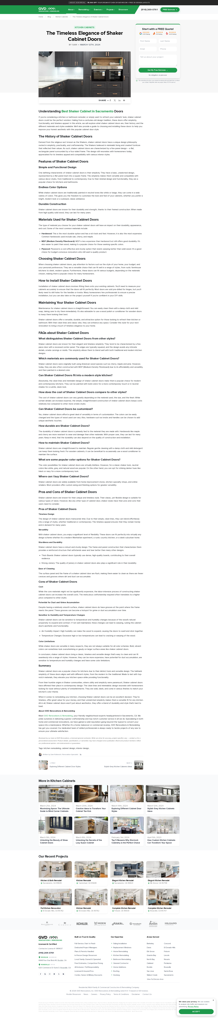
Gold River (108, 1004)
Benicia (105, 1002)
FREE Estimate (169, 9)
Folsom (167, 951)
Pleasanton (88, 1006)
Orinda (65, 1006)
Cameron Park (136, 1002)
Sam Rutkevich (56, 754)
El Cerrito (58, 1004)
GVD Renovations (84, 991)
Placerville (75, 1006)
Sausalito (41, 1008)
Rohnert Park (124, 1006)
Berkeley (150, 943)
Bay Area (100, 1002)
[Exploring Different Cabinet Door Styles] (43, 765)
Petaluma (167, 963)
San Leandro (141, 1006)
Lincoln (166, 955)
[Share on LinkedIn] (120, 100)
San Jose (150, 971)
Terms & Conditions (121, 994)
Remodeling (84, 9)
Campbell (142, 1002)
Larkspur (139, 1004)
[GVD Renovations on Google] (45, 974)
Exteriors (97, 9)
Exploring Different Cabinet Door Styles (65, 767)
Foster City (98, 1004)
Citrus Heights (156, 1002)
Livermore (148, 1004)
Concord (167, 943)
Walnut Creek (152, 975)
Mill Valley (168, 1004)
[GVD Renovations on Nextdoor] (63, 974)
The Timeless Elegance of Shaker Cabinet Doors (91, 17)
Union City (86, 1008)
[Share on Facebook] (111, 100)
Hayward (129, 1004)
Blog (49, 17)
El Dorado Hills (169, 947)
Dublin (48, 1004)
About (70, 9)
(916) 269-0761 (46, 953)
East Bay (53, 1004)
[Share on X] (116, 100)
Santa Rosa (168, 971)
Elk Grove (150, 951)
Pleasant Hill (82, 1006)
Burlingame (129, 1002)
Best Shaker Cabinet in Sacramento (87, 111)
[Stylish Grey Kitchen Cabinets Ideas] (138, 765)
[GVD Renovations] (49, 9)
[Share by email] (125, 100)
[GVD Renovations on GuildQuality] (54, 974)
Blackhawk (116, 1002)
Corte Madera (168, 1002)
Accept (196, 1011)
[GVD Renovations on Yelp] (59, 974)
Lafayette (134, 1004)
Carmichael (149, 1002)
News (86, 994)
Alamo (82, 1002)
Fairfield (88, 1004)
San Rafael (153, 1006)
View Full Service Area (155, 979)
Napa (40, 1006)
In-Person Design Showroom (86, 955)
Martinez (163, 1004)
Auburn (95, 1002)
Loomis (153, 1004)
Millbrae (174, 1004)
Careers (94, 994)
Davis (149, 947)
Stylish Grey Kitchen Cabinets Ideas (118, 767)
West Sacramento (106, 1008)
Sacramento (168, 975)
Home (41, 17)
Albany (86, 1002)
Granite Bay (151, 955)
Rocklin (149, 967)
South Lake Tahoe (48, 1008)
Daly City (174, 1002)
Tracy (77, 1008)
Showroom (123, 9)
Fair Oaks (83, 1004)
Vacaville (91, 1008)
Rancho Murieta (104, 1006)
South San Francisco (58, 1008)
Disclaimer (136, 994)
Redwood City (112, 1006)
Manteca (158, 1004)
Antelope (90, 1002)
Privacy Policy (105, 994)
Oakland (150, 963)
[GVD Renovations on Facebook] (40, 974)
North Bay (151, 959)
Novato (167, 959)
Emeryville (77, 1004)
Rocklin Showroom (73, 994)
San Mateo (147, 1006)
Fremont (103, 1004)
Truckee (81, 1008)
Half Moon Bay (122, 1004)
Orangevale (59, 1006)
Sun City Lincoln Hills (69, 1008)
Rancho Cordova (96, 1006)
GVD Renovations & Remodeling (58, 715)
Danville (41, 1004)
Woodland (113, 1008)
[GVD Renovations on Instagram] (50, 974)
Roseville (167, 967)
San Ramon (159, 1006)
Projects (110, 9)
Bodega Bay (122, 1002)
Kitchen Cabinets (62, 17)
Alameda (77, 1002)
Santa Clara (166, 1006)
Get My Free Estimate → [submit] (158, 70)
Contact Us (147, 994)
